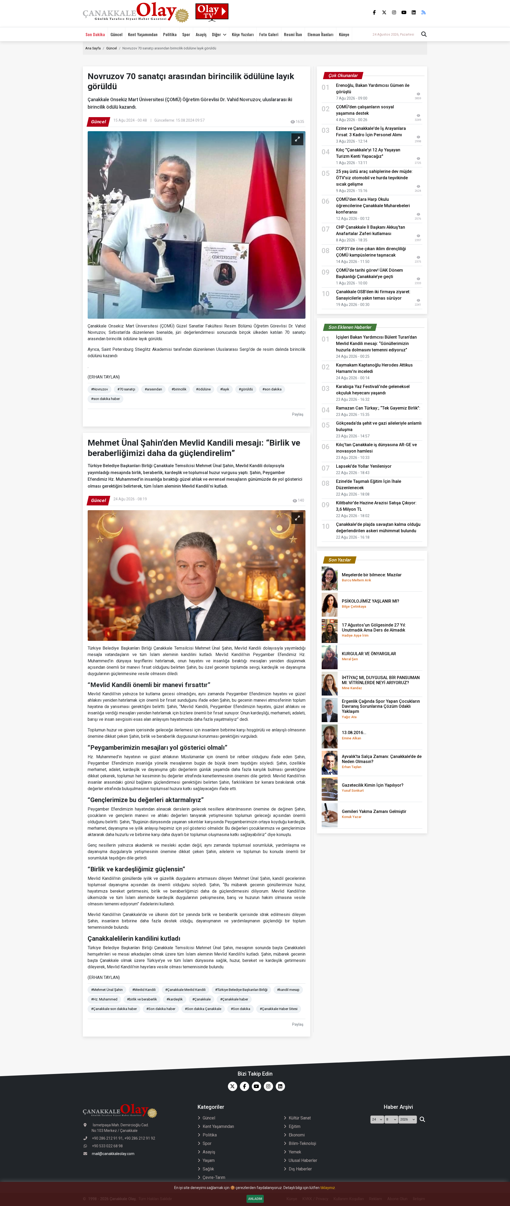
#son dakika (272, 389)
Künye (344, 34)
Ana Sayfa (93, 48)
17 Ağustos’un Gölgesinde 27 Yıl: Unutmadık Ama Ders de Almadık (374, 630)
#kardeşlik (175, 999)
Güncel (116, 34)
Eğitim (294, 1126)
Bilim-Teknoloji (302, 1143)
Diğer (216, 34)
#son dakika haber (105, 399)
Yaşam (209, 1160)
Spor (186, 34)
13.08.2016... (354, 735)
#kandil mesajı (288, 990)
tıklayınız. (328, 1188)
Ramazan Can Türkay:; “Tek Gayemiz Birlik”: (378, 408)
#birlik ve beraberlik (142, 999)
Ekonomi (297, 1134)
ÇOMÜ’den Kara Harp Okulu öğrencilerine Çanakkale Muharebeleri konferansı (373, 206)
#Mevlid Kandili (144, 990)
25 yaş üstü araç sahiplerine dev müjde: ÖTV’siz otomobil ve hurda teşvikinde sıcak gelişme (374, 178)
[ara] (422, 1119)
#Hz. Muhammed (104, 999)
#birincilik (179, 389)
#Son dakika (240, 1009)
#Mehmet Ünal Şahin (107, 990)
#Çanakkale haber (234, 999)
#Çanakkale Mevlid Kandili (185, 990)
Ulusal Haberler (303, 1160)
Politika (170, 34)
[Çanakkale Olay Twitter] (231, 1086)
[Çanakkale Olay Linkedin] (279, 1086)
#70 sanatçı (126, 389)
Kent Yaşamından (143, 34)
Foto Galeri (268, 34)
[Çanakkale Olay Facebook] (243, 1086)
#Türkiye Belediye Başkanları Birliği (241, 990)
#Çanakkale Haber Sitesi (279, 1009)
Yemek (295, 1151)
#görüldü (246, 389)
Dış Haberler (300, 1168)
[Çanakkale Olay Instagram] (267, 1086)
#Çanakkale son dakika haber (114, 1009)
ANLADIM (255, 1199)
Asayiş (201, 34)
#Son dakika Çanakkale (203, 1009)
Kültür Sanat (300, 1117)
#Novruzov (99, 389)
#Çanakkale (201, 999)
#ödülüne (203, 389)
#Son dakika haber (160, 1009)
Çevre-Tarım (214, 1177)
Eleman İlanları (320, 34)
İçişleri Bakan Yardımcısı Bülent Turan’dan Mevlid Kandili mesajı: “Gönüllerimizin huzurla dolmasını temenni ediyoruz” (376, 343)
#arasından (153, 389)
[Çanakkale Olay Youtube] (255, 1086)
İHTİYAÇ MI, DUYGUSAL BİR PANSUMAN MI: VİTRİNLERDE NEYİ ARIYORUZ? (381, 682)
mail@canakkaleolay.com (113, 1154)
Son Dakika (95, 34)
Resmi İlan (293, 34)
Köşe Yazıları (243, 34)
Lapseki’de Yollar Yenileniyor (364, 466)
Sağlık (208, 1168)
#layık (224, 389)
